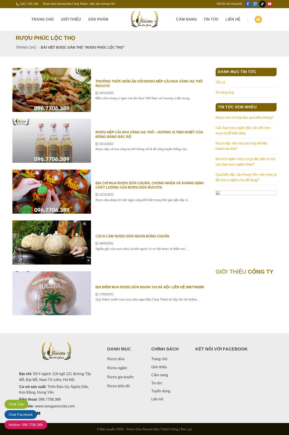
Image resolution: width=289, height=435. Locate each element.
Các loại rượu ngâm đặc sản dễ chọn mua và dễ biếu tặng (243, 130)
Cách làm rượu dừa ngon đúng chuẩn (132, 236)
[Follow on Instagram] (255, 4)
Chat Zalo (16, 404)
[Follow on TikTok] (262, 4)
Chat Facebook (21, 414)
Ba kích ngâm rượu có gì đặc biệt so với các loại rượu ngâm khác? (245, 161)
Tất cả (220, 82)
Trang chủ (42, 19)
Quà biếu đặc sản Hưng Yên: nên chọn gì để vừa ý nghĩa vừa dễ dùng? (246, 177)
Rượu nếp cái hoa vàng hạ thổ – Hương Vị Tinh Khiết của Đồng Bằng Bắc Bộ (149, 134)
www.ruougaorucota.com (55, 406)
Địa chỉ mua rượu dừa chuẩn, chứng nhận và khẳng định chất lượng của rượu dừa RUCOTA (150, 185)
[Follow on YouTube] (269, 4)
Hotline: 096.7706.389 (26, 425)
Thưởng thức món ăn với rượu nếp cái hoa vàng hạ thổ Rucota (149, 83)
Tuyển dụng (160, 391)
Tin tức (211, 19)
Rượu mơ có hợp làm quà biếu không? (244, 117)
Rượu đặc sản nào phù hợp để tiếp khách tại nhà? (241, 146)
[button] (258, 19)
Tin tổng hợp (225, 92)
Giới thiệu (71, 19)
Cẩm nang (186, 19)
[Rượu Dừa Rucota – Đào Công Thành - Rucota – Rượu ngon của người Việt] (144, 19)
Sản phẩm (98, 19)
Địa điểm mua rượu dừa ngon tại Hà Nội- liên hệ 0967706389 (150, 287)
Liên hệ (233, 19)
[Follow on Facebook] (248, 4)
